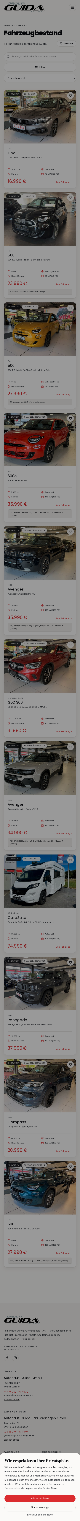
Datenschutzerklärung (16, 1488)
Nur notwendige (40, 1507)
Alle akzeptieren (40, 1498)
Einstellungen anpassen (40, 1514)
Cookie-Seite (49, 1488)
